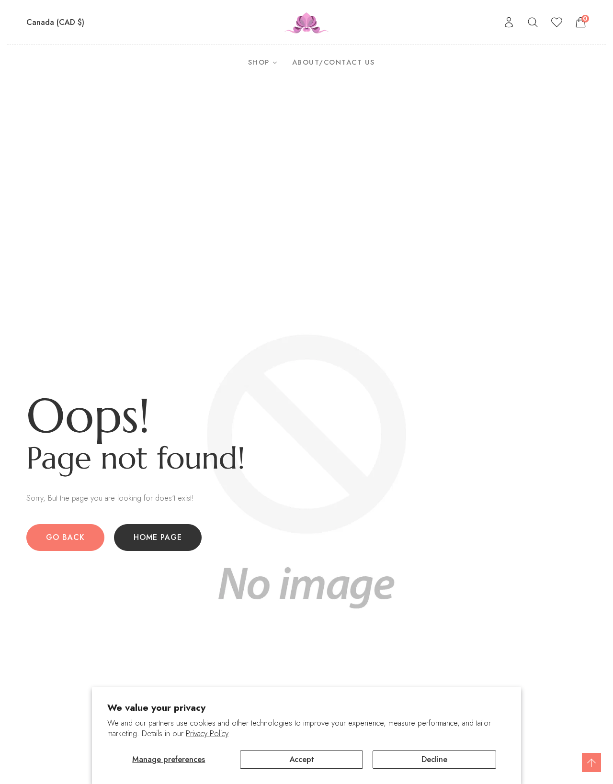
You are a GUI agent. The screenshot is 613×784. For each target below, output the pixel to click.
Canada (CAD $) (56, 22)
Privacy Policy (207, 733)
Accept (301, 759)
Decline (434, 759)
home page (158, 537)
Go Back (65, 537)
